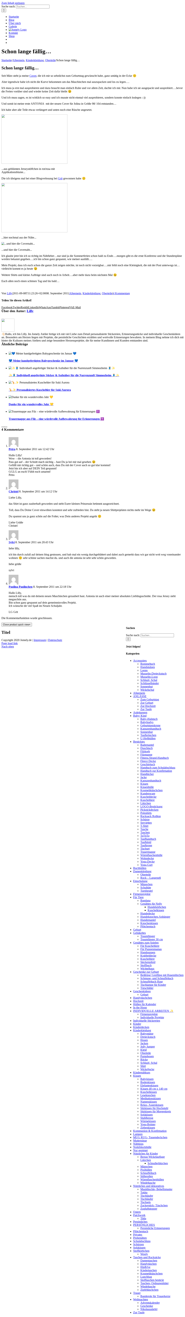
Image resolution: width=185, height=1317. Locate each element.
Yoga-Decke (147, 861)
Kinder (137, 1023)
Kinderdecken (141, 1027)
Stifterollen (146, 1176)
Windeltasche (148, 1182)
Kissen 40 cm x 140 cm (153, 1088)
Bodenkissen (147, 1082)
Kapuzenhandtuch (150, 728)
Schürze (145, 819)
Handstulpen (147, 667)
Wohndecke (147, 858)
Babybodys (146, 722)
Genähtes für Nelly (151, 903)
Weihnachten (140, 1299)
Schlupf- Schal (148, 680)
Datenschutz (55, 640)
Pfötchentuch (147, 926)
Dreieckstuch (147, 1036)
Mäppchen (146, 884)
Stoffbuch (146, 965)
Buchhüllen (139, 868)
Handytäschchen (142, 997)
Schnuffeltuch (148, 1173)
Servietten (146, 822)
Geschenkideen (142, 991)
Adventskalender (150, 1302)
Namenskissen (148, 1101)
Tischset (145, 848)
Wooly (144, 1254)
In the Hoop (140, 1007)
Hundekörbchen (157, 906)
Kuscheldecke (148, 796)
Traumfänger (147, 936)
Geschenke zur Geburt (146, 971)
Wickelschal (147, 689)
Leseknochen (148, 1095)
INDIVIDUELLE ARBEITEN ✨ (153, 1010)
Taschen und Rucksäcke (147, 1257)
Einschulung (140, 881)
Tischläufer (146, 1195)
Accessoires (140, 660)
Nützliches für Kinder (145, 1153)
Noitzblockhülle (142, 1147)
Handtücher (147, 774)
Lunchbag (146, 1276)
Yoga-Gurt (146, 864)
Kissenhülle (147, 787)
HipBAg (145, 1267)
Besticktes (139, 741)
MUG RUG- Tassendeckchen (150, 1137)
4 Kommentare (121, 293)
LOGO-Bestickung (151, 806)
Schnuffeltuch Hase (151, 981)
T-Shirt (144, 825)
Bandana (145, 900)
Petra (12, 449)
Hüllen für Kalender (144, 1004)
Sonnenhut (146, 686)
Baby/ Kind (140, 715)
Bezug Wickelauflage (152, 1156)
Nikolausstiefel (148, 1309)
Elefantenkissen (149, 1085)
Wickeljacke (147, 1069)
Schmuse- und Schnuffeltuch (156, 978)
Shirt (143, 1066)
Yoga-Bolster (147, 1124)
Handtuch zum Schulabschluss (157, 767)
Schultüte (145, 887)
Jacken (144, 1043)
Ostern (137, 1211)
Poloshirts (146, 812)
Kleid (143, 1049)
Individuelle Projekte (152, 1017)
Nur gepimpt (140, 1150)
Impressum (40, 640)
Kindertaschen (148, 1270)
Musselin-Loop (149, 676)
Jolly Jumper (147, 1046)
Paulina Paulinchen (21, 586)
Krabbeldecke (148, 955)
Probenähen (140, 1237)
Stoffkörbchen (141, 1250)
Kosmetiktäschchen (151, 790)
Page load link (9, 643)
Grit (60, 178)
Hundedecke (147, 913)
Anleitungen (140, 712)
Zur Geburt (146, 702)
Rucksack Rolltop (150, 816)
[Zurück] (2, 426)
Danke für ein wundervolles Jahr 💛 (31, 404)
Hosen (144, 1040)
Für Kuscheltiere (149, 945)
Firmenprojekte (141, 894)
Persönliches (140, 1221)
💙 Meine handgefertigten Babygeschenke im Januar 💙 (43, 360)
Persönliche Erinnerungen (155, 1228)
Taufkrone (146, 845)
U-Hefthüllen (148, 738)
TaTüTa (144, 835)
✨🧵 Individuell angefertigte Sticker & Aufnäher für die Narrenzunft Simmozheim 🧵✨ (64, 375)
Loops (144, 670)
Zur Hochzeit (148, 705)
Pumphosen (147, 1056)
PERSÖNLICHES (144, 1224)
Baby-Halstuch (149, 718)
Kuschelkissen (156, 910)
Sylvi (12, 542)
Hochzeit (138, 1001)
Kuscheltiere (147, 800)
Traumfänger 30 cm (151, 939)
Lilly (9, 293)
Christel (13, 491)
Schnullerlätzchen (158, 1163)
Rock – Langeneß (150, 877)
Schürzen (138, 1244)
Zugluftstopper (148, 1208)
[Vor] (5, 426)
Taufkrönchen (148, 735)
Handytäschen (148, 1263)
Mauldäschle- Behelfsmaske (156, 1189)
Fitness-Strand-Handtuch (154, 757)
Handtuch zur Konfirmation (156, 770)
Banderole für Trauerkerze (155, 1296)
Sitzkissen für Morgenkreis (155, 1111)
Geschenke (146, 1305)
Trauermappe (147, 851)
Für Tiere (138, 897)
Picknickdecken (149, 809)
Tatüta (143, 1192)
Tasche (144, 829)
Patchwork (139, 1215)
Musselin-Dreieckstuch (153, 673)
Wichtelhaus (147, 968)
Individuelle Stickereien (146, 1020)
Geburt (137, 929)
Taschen (145, 832)
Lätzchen (145, 803)
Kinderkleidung (91, 293)
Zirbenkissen (147, 1127)
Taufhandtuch (148, 838)
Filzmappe (146, 754)
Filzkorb (145, 751)
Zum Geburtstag (149, 699)
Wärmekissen (148, 1121)
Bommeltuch (147, 663)
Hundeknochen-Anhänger (155, 916)
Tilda (143, 1218)
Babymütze (146, 1033)
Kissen (144, 783)
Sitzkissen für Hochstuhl (154, 1108)
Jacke (143, 777)
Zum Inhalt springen (13, 3)
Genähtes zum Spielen (146, 942)
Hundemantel (148, 919)
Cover (32, 75)
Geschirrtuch (147, 764)
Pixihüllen (146, 1169)
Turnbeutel (146, 890)
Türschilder (146, 988)
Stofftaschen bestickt (152, 1280)
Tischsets (145, 1202)
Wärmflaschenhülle (151, 855)
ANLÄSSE (140, 696)
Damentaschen (148, 1260)
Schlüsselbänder (149, 683)
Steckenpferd (147, 962)
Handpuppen (147, 952)
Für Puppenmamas (151, 949)
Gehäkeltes (139, 932)
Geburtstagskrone (150, 725)
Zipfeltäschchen (149, 1289)
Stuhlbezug (146, 1117)
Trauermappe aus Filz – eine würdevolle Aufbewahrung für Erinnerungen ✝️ (56, 418)
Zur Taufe (146, 709)
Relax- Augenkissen (151, 1104)
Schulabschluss (141, 1241)
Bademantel (147, 744)
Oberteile (107, 293)
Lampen (138, 1134)
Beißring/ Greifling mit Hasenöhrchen (162, 975)
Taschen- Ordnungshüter (154, 1283)
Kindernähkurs (141, 1072)
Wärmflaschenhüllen (152, 1179)
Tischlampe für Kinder (153, 984)
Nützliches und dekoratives (148, 1185)
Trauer (137, 1292)
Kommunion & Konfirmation (150, 1130)
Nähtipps (138, 1143)
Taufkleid (145, 842)
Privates (137, 1234)
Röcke (144, 1059)
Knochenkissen (149, 923)
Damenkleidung (142, 871)
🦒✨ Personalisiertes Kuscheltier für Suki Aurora (40, 389)
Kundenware (147, 793)
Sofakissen (146, 1114)
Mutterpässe (140, 1140)
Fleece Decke (148, 761)
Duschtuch (146, 748)
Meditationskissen (150, 1098)
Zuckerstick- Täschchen (154, 1205)
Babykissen (147, 1079)
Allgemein (75, 293)
